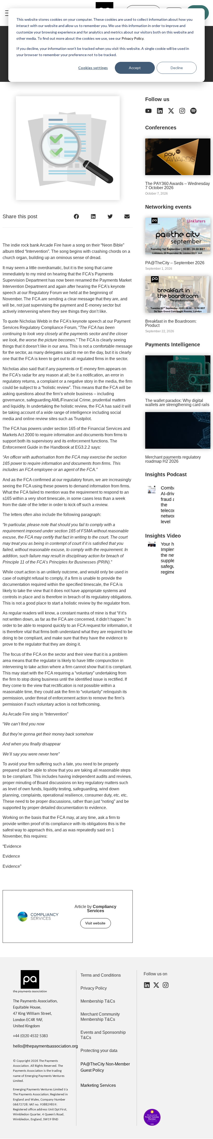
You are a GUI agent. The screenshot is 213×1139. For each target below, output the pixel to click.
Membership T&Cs (98, 1001)
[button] (76, 216)
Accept (135, 67)
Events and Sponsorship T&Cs (103, 1035)
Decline (177, 67)
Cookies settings (93, 67)
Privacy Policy (132, 38)
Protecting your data (99, 1050)
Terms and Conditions (101, 975)
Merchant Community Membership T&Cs (100, 1017)
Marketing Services (98, 1085)
